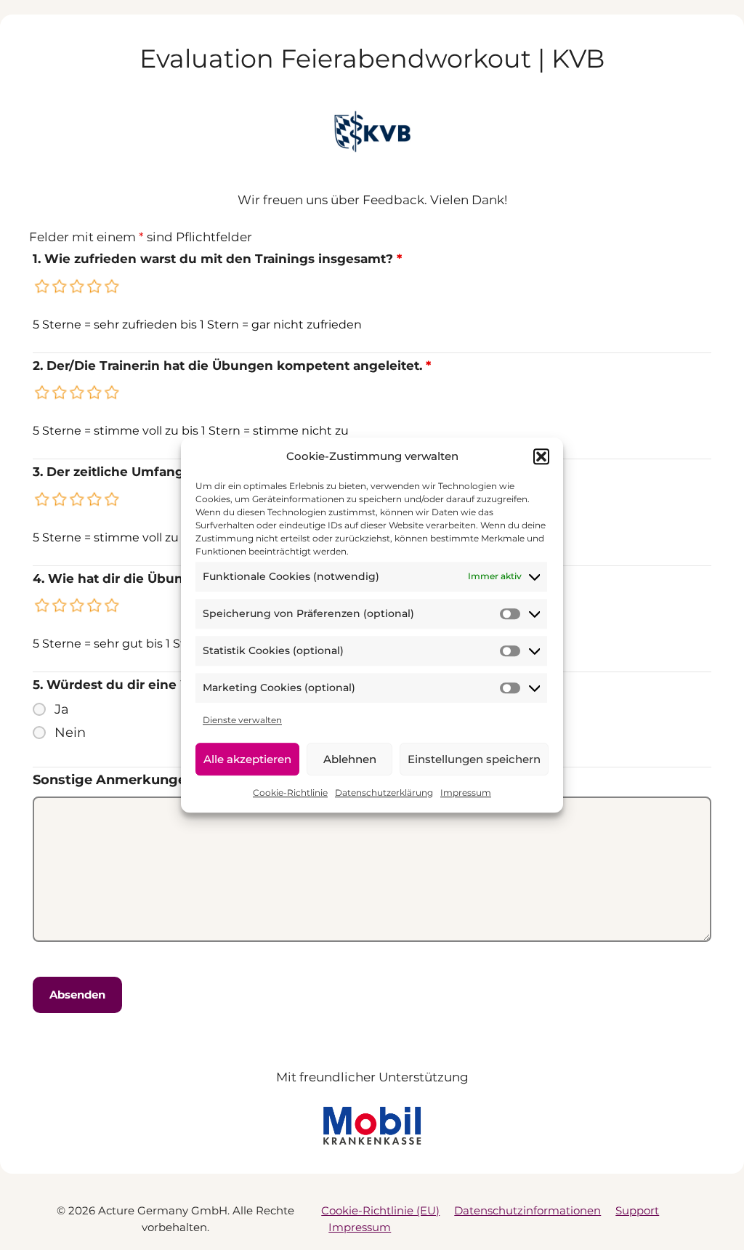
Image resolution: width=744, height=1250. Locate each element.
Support (637, 1210)
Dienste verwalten (242, 719)
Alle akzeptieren (247, 759)
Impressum (465, 792)
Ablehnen (349, 759)
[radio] (43, 286)
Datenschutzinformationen (527, 1210)
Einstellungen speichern (474, 759)
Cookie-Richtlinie (290, 792)
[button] (541, 457)
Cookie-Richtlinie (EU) (380, 1210)
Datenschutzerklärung (384, 792)
